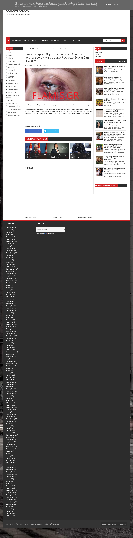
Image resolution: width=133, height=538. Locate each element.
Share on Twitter (53, 131)
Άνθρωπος (44, 40)
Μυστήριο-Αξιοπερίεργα (10, 76)
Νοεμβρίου (9, 248)
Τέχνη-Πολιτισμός (13, 89)
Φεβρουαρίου (10, 241)
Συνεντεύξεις (16, 40)
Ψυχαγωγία (77, 40)
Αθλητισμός (66, 40)
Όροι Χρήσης (98, 54)
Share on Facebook (35, 131)
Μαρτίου (8, 239)
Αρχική (104, 524)
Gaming (10, 100)
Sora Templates (36, 524)
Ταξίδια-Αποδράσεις (14, 109)
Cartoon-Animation (14, 115)
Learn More (107, 5)
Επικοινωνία (98, 56)
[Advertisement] (89, 22)
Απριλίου (8, 236)
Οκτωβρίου (9, 250)
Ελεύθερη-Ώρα (12, 103)
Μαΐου (8, 234)
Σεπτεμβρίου (10, 253)
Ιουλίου (8, 229)
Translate (51, 233)
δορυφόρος (17, 10)
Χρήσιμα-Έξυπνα (13, 92)
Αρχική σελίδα (57, 217)
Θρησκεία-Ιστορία (13, 83)
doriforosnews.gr (54, 524)
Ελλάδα (26, 40)
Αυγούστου (9, 227)
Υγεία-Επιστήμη (12, 73)
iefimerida (37, 126)
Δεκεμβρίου (9, 246)
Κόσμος (35, 40)
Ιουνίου (8, 232)
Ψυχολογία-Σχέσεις (14, 106)
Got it (116, 5)
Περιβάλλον (12, 86)
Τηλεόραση (11, 80)
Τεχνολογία (55, 40)
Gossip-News (12, 67)
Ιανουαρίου (9, 243)
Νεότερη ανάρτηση (31, 217)
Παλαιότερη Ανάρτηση (85, 217)
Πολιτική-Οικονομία (14, 64)
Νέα (9, 52)
